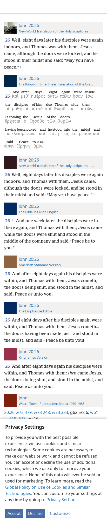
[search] (100, 7)
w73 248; (42, 412)
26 (8, 40)
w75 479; (24, 412)
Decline (35, 513)
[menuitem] (8, 6)
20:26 (9, 412)
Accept (14, 513)
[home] (8, 6)
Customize (60, 513)
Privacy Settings (62, 499)
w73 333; (60, 412)
